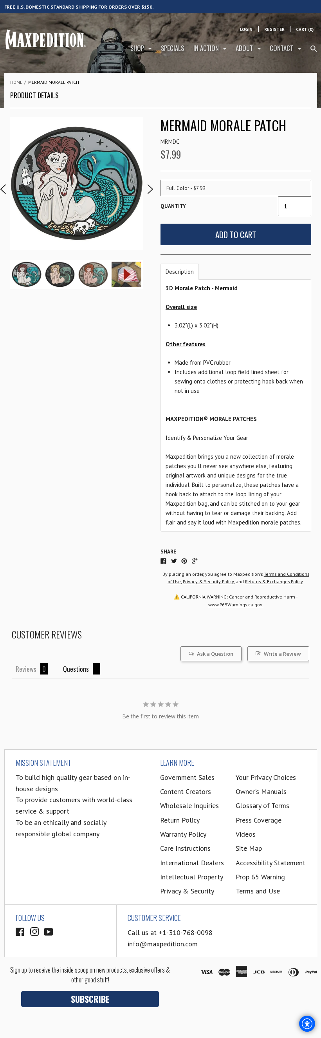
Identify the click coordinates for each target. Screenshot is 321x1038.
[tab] (179, 272)
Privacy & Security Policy (208, 581)
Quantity (173, 206)
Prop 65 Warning (260, 876)
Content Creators (185, 791)
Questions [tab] (76, 669)
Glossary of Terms (262, 805)
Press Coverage (258, 820)
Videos (246, 834)
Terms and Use (258, 890)
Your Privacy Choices (266, 777)
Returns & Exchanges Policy (274, 581)
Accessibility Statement (270, 862)
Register (274, 29)
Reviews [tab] (26, 669)
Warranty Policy (183, 834)
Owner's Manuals (261, 791)
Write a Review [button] (282, 653)
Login (246, 29)
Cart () (305, 29)
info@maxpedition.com (163, 943)
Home (16, 82)
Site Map (249, 848)
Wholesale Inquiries (189, 805)
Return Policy (180, 820)
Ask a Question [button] (215, 653)
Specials (172, 48)
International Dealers (192, 862)
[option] (76, 183)
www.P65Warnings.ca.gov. (235, 605)
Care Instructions (185, 848)
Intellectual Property (191, 876)
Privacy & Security (187, 890)
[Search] (313, 52)
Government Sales (187, 777)
